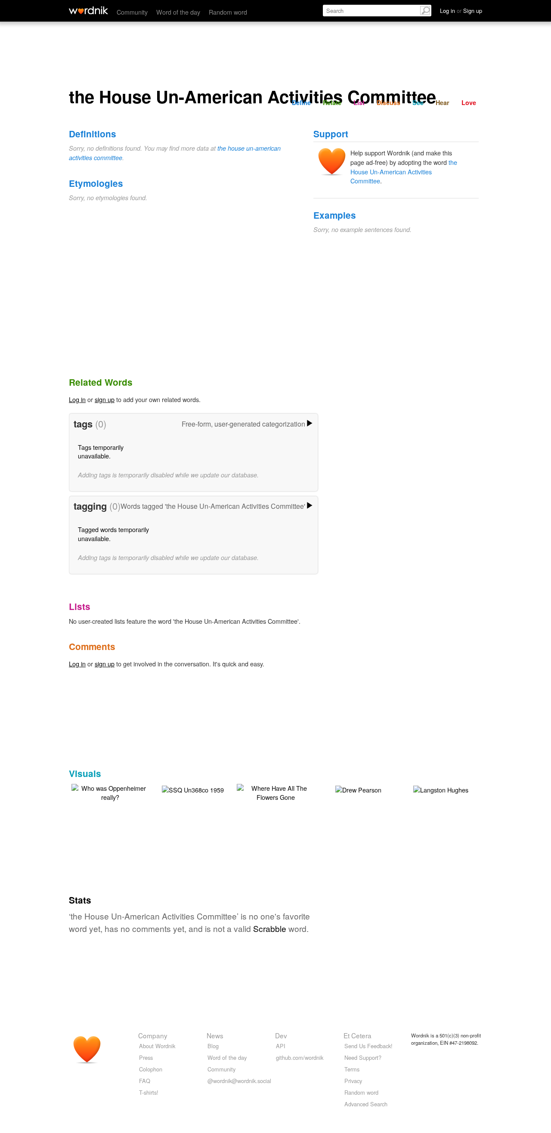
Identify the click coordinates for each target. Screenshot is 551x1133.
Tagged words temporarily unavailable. (113, 533)
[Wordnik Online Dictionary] (88, 10)
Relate (332, 102)
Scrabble (269, 928)
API (280, 1046)
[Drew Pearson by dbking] (358, 788)
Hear (442, 102)
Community (132, 11)
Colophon (150, 1069)
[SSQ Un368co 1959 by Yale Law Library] (193, 788)
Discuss (388, 102)
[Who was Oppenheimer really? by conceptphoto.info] (110, 791)
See (418, 102)
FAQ (144, 1081)
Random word (228, 11)
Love (468, 102)
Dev (281, 1035)
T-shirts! (148, 1092)
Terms (351, 1069)
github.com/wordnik (299, 1057)
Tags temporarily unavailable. (101, 451)
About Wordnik (157, 1046)
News (215, 1035)
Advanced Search (365, 1104)
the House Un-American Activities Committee (403, 171)
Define (301, 102)
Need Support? (362, 1057)
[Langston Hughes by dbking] (440, 788)
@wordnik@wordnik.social (239, 1081)
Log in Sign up (461, 10)
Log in (77, 399)
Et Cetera (357, 1035)
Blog (213, 1046)
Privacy (353, 1081)
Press (146, 1057)
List (359, 102)
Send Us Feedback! (368, 1046)
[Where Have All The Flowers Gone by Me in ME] (275, 791)
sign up (105, 399)
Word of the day (178, 11)
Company (152, 1035)
